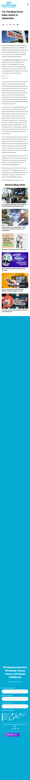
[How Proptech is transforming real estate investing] (15, 259)
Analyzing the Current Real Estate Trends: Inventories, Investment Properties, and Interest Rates (14, 229)
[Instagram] (6, 24)
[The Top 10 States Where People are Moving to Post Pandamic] (15, 301)
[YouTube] (17, 24)
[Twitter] (14, 24)
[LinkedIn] (10, 24)
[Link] (9, 4)
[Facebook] (3, 24)
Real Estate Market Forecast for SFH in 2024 (14, 249)
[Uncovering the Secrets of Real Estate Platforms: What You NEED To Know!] (15, 280)
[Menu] (28, 4)
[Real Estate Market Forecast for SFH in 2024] (15, 240)
